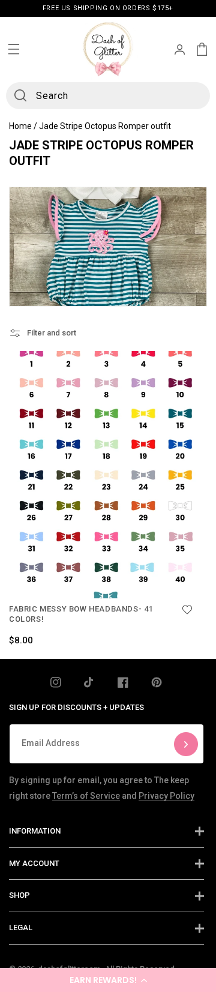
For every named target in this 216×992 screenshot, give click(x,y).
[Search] (20, 95)
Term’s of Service (86, 796)
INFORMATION (35, 830)
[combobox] (108, 95)
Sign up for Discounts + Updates (76, 707)
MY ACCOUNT (34, 863)
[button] (108, 980)
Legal (20, 927)
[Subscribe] (186, 744)
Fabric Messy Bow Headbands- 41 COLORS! (81, 614)
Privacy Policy (166, 796)
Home (20, 126)
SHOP (19, 895)
